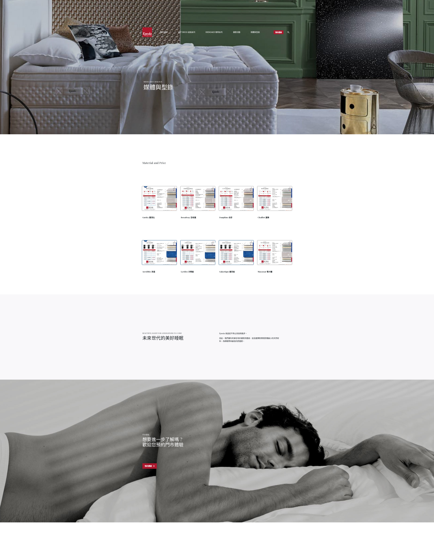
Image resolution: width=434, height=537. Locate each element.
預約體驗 (278, 32)
